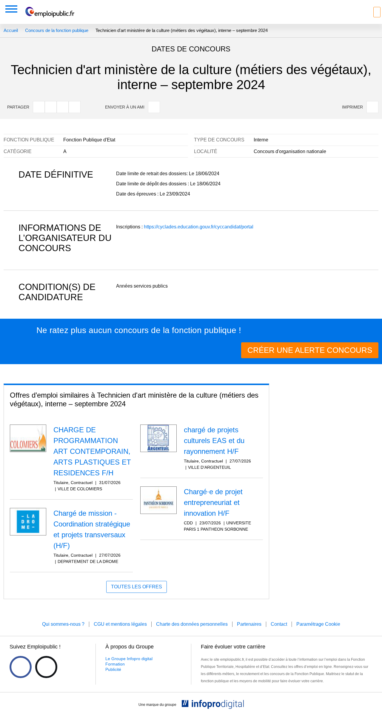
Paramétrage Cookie (318, 624)
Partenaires (249, 624)
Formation (115, 664)
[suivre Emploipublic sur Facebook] (21, 667)
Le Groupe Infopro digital (129, 658)
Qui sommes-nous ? (63, 624)
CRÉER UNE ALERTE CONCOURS (309, 350)
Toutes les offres (136, 586)
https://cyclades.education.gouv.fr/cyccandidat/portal (198, 226)
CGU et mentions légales (120, 624)
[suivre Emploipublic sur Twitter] (46, 667)
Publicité (113, 669)
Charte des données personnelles (192, 624)
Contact (279, 624)
